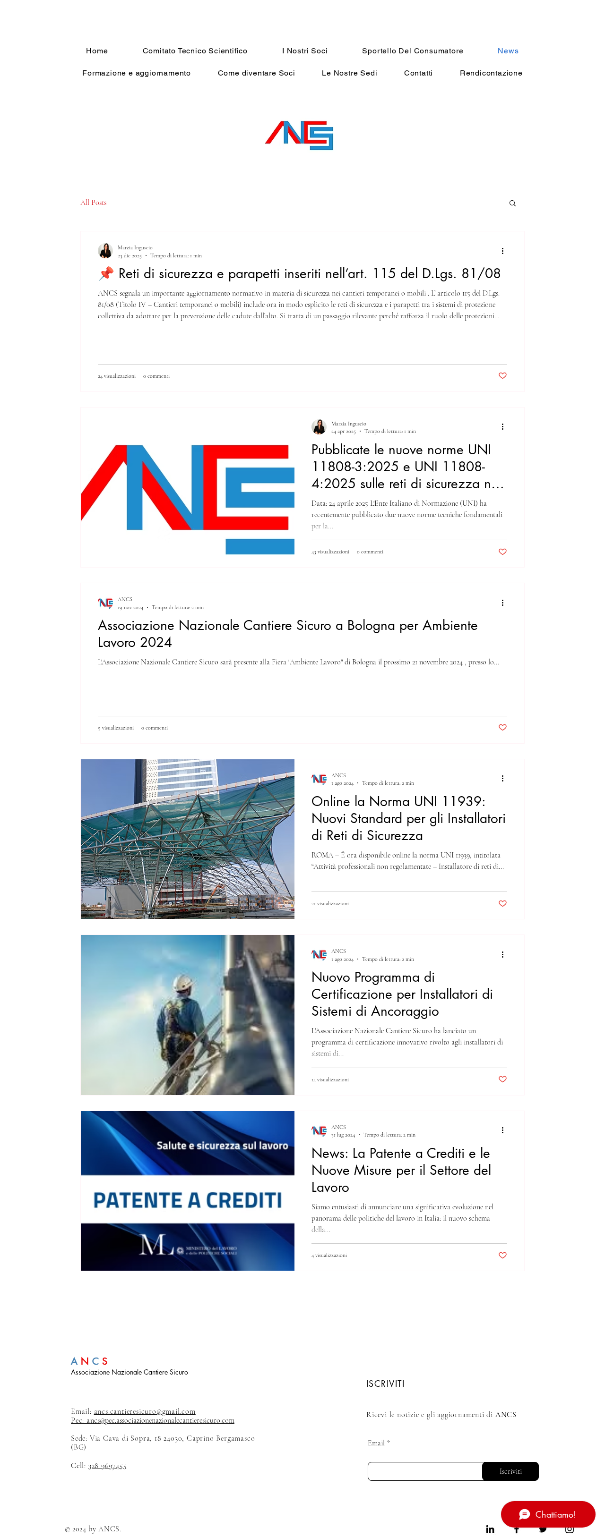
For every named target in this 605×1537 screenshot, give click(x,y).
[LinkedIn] (490, 1529)
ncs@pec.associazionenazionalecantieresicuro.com (152, 1420)
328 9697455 (107, 1465)
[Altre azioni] (505, 250)
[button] (512, 204)
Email (376, 1443)
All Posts (93, 202)
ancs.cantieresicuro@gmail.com (145, 1411)
